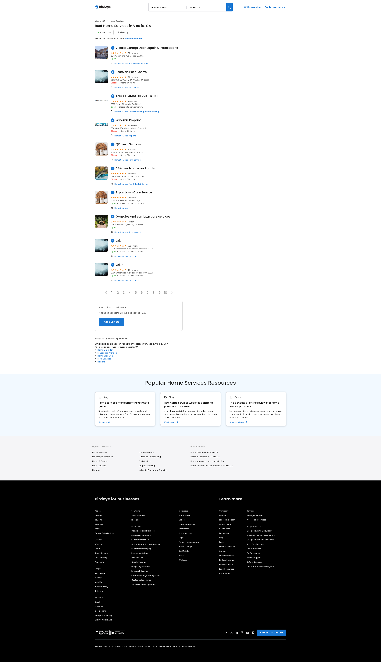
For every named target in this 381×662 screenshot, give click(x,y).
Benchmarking (101, 586)
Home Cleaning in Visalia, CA (204, 452)
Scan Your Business (255, 544)
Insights (98, 582)
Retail (181, 555)
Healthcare (184, 528)
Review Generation (140, 539)
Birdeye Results (226, 564)
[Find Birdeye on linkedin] (237, 633)
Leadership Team (227, 520)
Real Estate (184, 551)
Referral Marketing (139, 553)
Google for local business (143, 531)
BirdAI (97, 602)
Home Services (121, 63)
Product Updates (227, 546)
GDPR (140, 646)
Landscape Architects (107, 352)
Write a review (252, 7)
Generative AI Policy (168, 646)
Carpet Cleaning (136, 112)
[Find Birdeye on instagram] (242, 633)
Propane (132, 136)
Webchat (99, 544)
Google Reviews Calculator (259, 531)
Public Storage (185, 546)
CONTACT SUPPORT (271, 632)
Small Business (138, 515)
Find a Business (254, 548)
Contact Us (224, 573)
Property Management (189, 542)
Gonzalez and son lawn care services (143, 216)
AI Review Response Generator (261, 535)
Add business (112, 321)
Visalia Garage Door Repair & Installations (147, 48)
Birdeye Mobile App (103, 620)
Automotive (184, 515)
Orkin (119, 241)
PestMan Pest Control (131, 72)
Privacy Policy (121, 646)
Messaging (100, 573)
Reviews (98, 520)
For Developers (253, 553)
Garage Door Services (138, 63)
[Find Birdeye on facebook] (226, 633)
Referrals (99, 524)
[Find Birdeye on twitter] (231, 633)
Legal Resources (226, 569)
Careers (223, 551)
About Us (223, 515)
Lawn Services (135, 160)
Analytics (99, 606)
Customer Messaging (141, 548)
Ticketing (99, 591)
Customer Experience (141, 580)
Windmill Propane (129, 120)
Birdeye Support (254, 557)
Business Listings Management (145, 575)
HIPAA (147, 646)
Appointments (101, 553)
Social (97, 548)
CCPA (154, 646)
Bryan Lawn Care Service (134, 192)
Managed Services (255, 515)
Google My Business (140, 566)
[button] (171, 292)
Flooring (101, 361)
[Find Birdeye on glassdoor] (253, 633)
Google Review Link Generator (260, 539)
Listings (98, 515)
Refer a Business (254, 562)
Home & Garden (136, 232)
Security (132, 646)
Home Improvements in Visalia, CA (207, 461)
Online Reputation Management (146, 544)
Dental (182, 520)
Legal (181, 537)
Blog (221, 537)
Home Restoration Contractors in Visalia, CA (211, 465)
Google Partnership (104, 615)
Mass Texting (101, 557)
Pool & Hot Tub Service (138, 184)
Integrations (100, 611)
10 (165, 292)
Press (221, 542)
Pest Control (134, 87)
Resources (224, 533)
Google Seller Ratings (104, 533)
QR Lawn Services (128, 144)
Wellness (183, 560)
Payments (99, 562)
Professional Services (256, 520)
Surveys (98, 577)
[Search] (229, 7)
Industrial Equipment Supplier (153, 470)
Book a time (224, 528)
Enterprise (136, 520)
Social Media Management (143, 584)
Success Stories (226, 555)
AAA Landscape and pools (135, 168)
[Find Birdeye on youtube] (247, 633)
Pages (97, 528)
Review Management (141, 535)
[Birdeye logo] (103, 7)
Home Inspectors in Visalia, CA (205, 456)
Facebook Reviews (139, 571)
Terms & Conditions (104, 646)
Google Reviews (138, 562)
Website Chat (137, 557)
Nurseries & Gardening (150, 456)
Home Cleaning (152, 112)
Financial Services (187, 524)
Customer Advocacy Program (260, 566)
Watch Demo (225, 524)
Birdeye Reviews (226, 560)
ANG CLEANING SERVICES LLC (137, 96)
